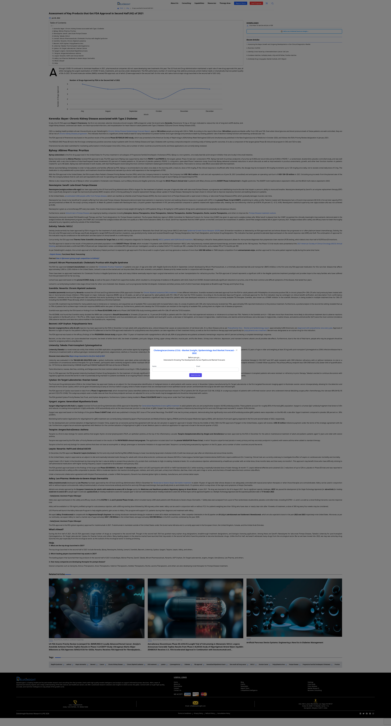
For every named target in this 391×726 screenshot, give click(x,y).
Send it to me (195, 375)
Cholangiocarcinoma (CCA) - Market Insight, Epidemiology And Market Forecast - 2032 (194, 352)
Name (154, 366)
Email (198, 366)
